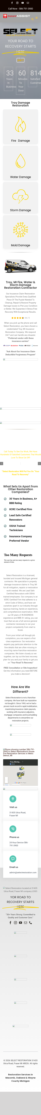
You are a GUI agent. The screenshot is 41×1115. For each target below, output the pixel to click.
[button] (1, 463)
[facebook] (10, 922)
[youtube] (20, 922)
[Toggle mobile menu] (37, 18)
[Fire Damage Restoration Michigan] (20, 749)
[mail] (25, 922)
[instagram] (15, 922)
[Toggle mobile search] (32, 19)
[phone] (30, 922)
